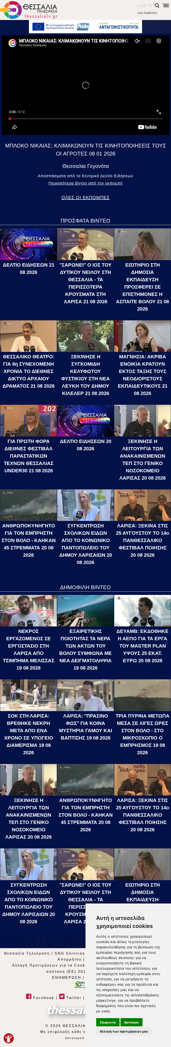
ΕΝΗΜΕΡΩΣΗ (66, 977)
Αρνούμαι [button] (131, 1022)
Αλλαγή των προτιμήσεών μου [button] (124, 1031)
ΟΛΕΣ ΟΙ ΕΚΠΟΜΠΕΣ (85, 197)
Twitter (73, 998)
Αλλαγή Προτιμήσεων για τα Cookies (52, 965)
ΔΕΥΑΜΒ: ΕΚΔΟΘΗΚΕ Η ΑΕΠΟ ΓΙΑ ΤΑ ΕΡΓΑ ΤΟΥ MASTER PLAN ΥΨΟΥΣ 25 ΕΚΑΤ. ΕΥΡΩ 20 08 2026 (142, 645)
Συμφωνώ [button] (108, 1022)
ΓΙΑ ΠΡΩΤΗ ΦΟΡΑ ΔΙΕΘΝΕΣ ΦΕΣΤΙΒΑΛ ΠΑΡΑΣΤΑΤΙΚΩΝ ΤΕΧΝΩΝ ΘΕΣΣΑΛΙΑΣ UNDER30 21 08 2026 (28, 456)
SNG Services (70, 953)
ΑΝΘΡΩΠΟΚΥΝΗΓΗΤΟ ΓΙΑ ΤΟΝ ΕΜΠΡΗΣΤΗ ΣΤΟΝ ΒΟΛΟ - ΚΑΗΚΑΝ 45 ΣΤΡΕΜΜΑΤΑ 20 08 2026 (29, 540)
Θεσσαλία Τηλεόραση (27, 953)
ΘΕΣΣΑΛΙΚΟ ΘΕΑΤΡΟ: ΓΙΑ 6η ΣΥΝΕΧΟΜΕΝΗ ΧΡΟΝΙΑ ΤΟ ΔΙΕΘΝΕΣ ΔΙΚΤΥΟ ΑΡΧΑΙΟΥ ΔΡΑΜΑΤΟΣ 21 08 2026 (28, 371)
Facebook (43, 998)
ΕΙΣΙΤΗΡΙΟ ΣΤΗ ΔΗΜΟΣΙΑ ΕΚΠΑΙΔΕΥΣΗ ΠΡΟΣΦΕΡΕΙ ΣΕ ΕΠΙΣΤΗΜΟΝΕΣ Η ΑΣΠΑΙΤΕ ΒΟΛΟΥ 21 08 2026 (142, 287)
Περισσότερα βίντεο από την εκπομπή (86, 183)
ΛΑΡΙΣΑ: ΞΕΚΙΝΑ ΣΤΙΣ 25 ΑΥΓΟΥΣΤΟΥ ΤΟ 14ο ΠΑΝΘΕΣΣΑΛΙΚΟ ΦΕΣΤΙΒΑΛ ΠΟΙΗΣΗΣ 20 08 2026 (142, 540)
